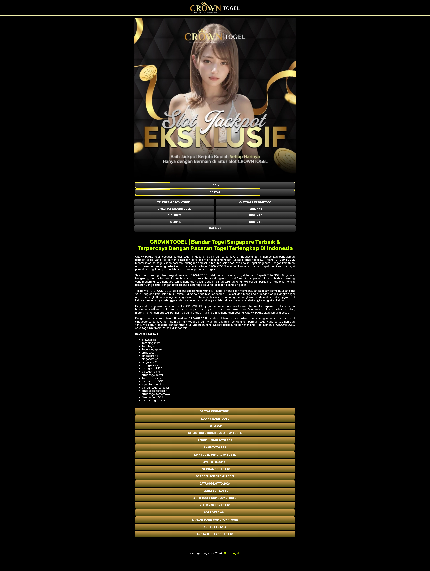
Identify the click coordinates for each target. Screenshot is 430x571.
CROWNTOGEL (285, 259)
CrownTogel (231, 553)
